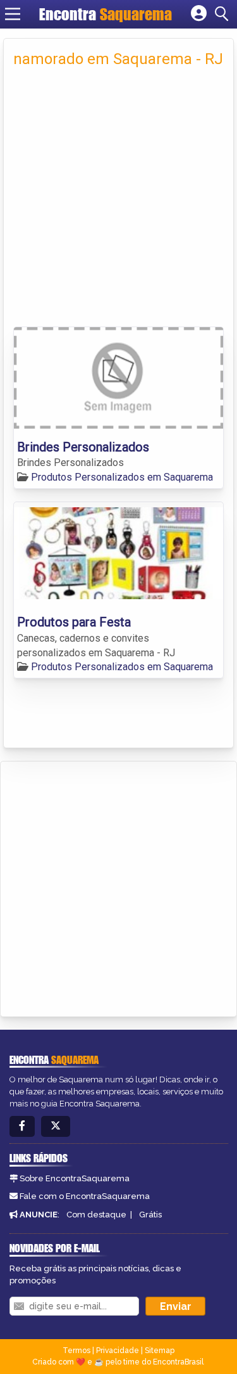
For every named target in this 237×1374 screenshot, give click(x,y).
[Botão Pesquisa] (223, 13)
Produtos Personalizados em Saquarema (122, 477)
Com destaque (96, 1214)
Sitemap (159, 1350)
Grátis (150, 1214)
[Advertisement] (118, 201)
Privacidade (117, 1350)
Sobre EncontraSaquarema (75, 1178)
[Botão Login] (199, 14)
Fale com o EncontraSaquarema (85, 1196)
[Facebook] (22, 1126)
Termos (76, 1350)
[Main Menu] (12, 14)
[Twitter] (55, 1126)
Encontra (105, 13)
